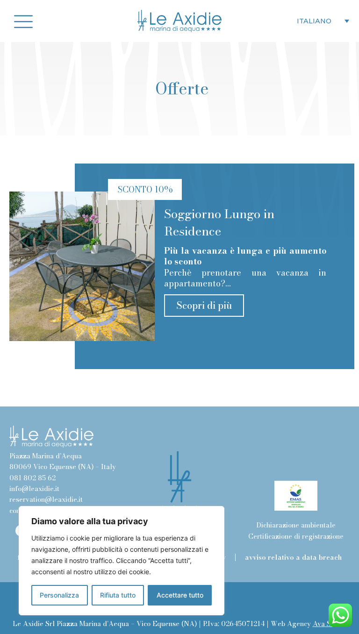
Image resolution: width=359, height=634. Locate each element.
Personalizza (59, 595)
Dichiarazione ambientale (296, 525)
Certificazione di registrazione (296, 536)
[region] (121, 560)
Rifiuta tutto (118, 595)
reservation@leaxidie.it (46, 499)
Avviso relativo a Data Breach (293, 557)
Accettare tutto (180, 595)
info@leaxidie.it (34, 489)
